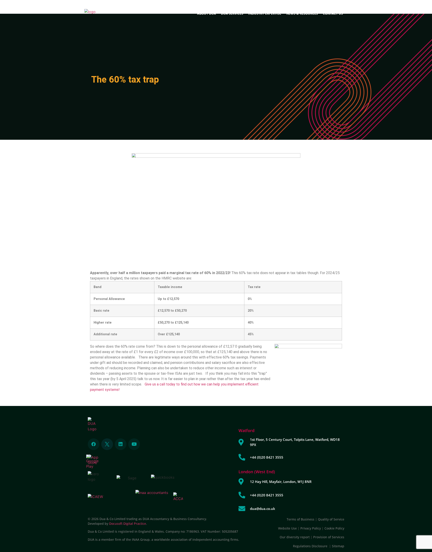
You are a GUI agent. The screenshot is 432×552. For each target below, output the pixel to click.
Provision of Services (328, 537)
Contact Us (333, 13)
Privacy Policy (310, 528)
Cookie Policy (334, 528)
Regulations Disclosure (311, 546)
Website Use (287, 528)
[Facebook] (93, 444)
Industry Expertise (264, 13)
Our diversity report (295, 537)
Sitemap (338, 546)
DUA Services (232, 13)
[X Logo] (107, 444)
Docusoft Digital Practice (127, 523)
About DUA (206, 13)
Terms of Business (300, 519)
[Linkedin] (120, 444)
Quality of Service (331, 519)
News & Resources (302, 13)
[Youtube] (134, 444)
